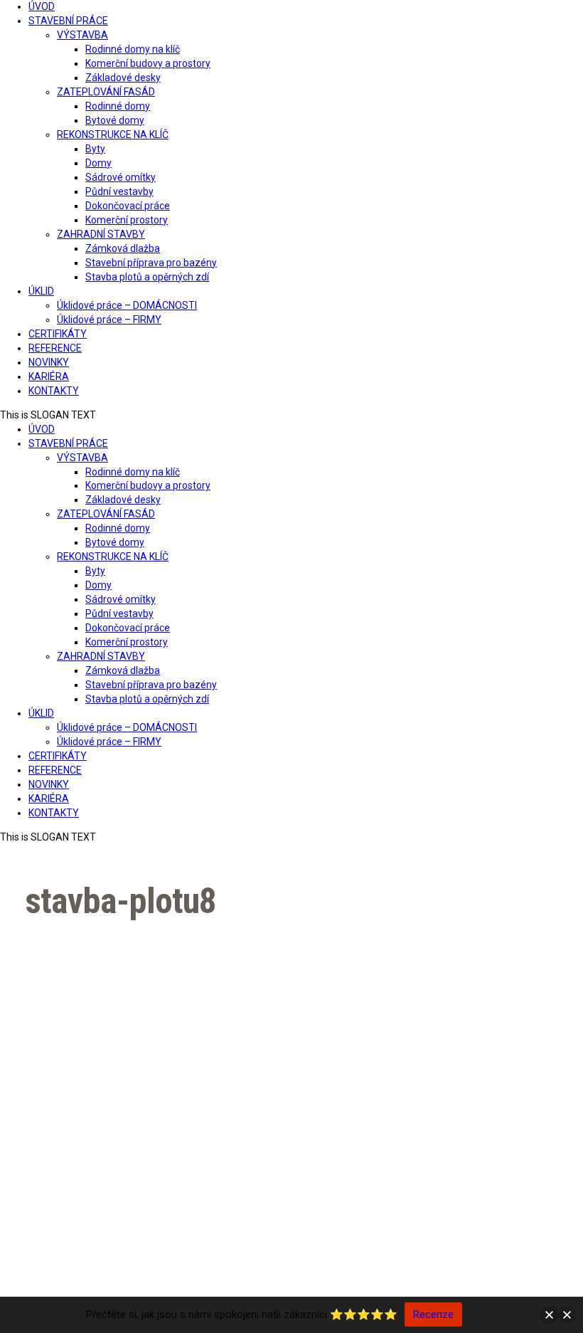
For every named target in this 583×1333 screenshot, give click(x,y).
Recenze (433, 1314)
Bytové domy (114, 120)
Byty (95, 148)
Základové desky (123, 77)
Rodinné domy (117, 106)
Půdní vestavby (119, 191)
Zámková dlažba (122, 248)
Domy (98, 163)
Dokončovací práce (127, 205)
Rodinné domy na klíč (132, 49)
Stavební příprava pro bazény (151, 262)
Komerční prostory (126, 220)
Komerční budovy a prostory (147, 63)
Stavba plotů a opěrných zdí (147, 277)
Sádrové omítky (120, 177)
